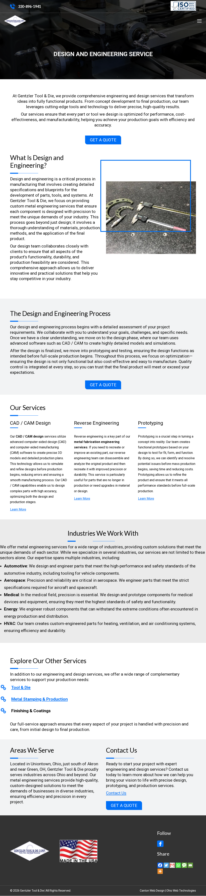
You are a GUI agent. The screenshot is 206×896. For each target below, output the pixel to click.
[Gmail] (172, 865)
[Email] (190, 865)
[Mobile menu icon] (199, 21)
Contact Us (116, 793)
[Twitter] (166, 865)
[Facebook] (160, 865)
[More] (160, 871)
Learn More (18, 509)
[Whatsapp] (178, 865)
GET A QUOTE (103, 140)
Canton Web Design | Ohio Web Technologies (168, 890)
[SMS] (184, 865)
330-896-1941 (29, 6)
